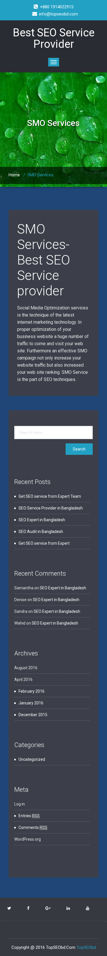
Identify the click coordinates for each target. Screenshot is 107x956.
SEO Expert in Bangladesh (42, 519)
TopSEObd (86, 947)
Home (14, 174)
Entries (29, 815)
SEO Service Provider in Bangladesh (51, 508)
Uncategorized (32, 759)
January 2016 (31, 703)
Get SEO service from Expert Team (50, 496)
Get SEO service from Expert (44, 543)
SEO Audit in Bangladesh (41, 531)
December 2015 (33, 714)
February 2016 (32, 691)
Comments (33, 827)
